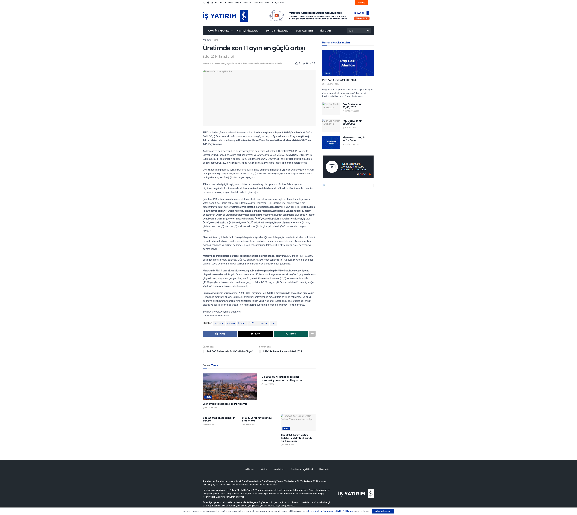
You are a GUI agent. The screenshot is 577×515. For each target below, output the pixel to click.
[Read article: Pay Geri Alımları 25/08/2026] (331, 109)
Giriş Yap (361, 3)
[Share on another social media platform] (312, 334)
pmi (273, 323)
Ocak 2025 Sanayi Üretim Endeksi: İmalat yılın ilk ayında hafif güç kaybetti (296, 437)
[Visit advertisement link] (319, 16)
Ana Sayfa (207, 40)
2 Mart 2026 (268, 384)
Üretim (264, 323)
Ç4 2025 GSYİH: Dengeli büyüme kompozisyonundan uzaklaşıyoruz (281, 378)
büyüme (219, 323)
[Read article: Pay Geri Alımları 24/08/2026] (348, 63)
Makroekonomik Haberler (271, 63)
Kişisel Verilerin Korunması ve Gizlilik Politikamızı (331, 511)
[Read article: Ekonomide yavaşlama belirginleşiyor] (230, 386)
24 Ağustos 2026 (331, 84)
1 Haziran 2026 (211, 408)
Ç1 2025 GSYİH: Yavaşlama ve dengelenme (257, 419)
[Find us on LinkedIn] (220, 2)
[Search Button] (368, 30)
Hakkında (229, 3)
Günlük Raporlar (219, 30)
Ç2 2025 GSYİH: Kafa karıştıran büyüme (219, 419)
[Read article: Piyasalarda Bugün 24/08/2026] (331, 142)
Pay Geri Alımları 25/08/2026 (352, 106)
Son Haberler (304, 30)
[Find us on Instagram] (212, 2)
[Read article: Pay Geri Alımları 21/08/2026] (331, 125)
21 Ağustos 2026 (351, 128)
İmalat (242, 323)
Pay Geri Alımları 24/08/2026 (339, 80)
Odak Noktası (241, 63)
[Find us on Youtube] (216, 2)
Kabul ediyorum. (383, 511)
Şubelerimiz (247, 3)
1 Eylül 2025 (210, 425)
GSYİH (252, 323)
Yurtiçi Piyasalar (248, 30)
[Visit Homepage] (225, 16)
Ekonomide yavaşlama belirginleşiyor (225, 404)
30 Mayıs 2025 (249, 425)
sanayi (231, 323)
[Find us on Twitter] (204, 2)
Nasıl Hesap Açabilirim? (263, 3)
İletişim (238, 3)
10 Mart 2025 (288, 445)
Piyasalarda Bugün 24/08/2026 (354, 139)
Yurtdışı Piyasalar (277, 30)
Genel (216, 40)
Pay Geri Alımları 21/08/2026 (352, 122)
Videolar (325, 30)
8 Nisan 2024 (208, 63)
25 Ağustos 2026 (351, 111)
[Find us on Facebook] (208, 2)
